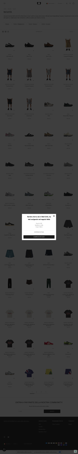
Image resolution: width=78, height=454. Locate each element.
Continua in (39, 232)
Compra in (39, 236)
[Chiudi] (54, 216)
